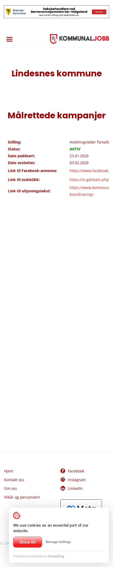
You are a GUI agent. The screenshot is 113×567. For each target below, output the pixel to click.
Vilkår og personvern (22, 497)
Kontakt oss (14, 479)
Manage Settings (58, 542)
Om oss (10, 488)
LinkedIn (75, 488)
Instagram (77, 479)
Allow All (27, 542)
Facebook (76, 470)
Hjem (8, 470)
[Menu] (9, 39)
